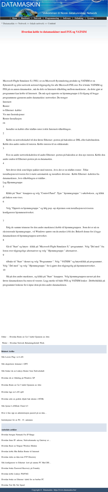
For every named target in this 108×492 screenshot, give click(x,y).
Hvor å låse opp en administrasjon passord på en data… (24, 413)
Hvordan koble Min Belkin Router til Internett (20, 451)
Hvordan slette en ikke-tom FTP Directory (19, 457)
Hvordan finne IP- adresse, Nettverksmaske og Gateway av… (26, 440)
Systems (90, 18)
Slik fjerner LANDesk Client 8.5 (15, 406)
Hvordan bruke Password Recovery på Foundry (20, 468)
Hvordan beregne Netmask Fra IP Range (18, 434)
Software (67, 18)
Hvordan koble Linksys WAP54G (15, 473)
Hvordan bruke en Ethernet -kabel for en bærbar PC (23, 479)
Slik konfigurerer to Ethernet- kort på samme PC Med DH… (26, 462)
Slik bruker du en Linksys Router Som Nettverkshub (23, 371)
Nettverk (37, 18)
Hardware (25, 18)
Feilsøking (79, 18)
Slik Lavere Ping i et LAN (12, 357)
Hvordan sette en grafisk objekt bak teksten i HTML (23, 399)
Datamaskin (8, 23)
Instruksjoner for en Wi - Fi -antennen (17, 420)
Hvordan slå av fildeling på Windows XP (18, 378)
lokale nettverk (37, 23)
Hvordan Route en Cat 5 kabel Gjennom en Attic (30, 336)
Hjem (14, 18)
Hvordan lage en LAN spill (12, 392)
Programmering (52, 18)
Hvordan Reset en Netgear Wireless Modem (19, 445)
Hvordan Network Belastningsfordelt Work (27, 343)
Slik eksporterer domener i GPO (14, 364)
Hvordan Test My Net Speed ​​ (13, 485)
